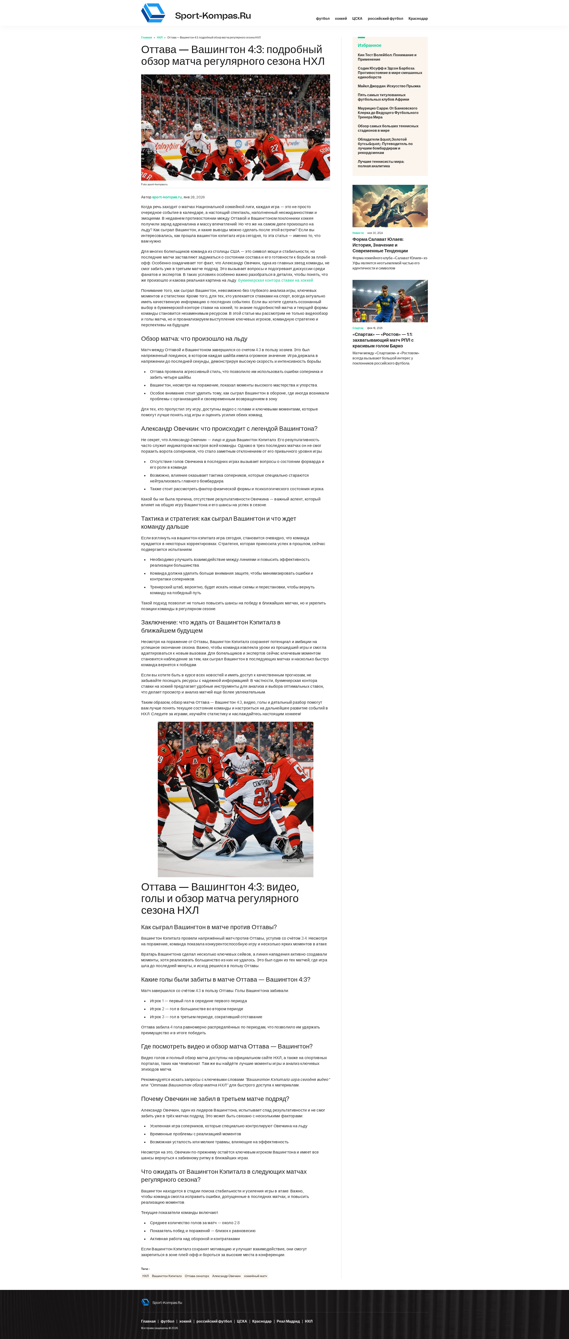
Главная (146, 37)
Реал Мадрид (288, 1321)
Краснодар (418, 18)
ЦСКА (357, 18)
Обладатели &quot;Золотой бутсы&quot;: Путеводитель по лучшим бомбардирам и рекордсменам (390, 146)
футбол (323, 18)
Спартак (358, 328)
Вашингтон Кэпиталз (167, 1276)
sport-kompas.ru (167, 1303)
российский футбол (385, 18)
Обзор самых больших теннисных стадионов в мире (390, 128)
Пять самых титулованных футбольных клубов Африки (390, 97)
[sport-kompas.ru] (153, 12)
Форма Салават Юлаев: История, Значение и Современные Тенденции (390, 228)
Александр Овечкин (226, 1276)
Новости (358, 233)
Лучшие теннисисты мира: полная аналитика (390, 164)
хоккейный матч (255, 1276)
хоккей (341, 18)
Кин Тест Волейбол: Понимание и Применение (390, 57)
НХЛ (159, 37)
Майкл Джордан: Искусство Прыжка (390, 86)
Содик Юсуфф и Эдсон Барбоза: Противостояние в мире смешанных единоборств (390, 73)
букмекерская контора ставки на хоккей (275, 281)
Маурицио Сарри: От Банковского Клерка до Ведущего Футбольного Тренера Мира (390, 113)
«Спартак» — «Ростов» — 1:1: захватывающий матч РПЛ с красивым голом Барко (390, 323)
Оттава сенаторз (197, 1276)
